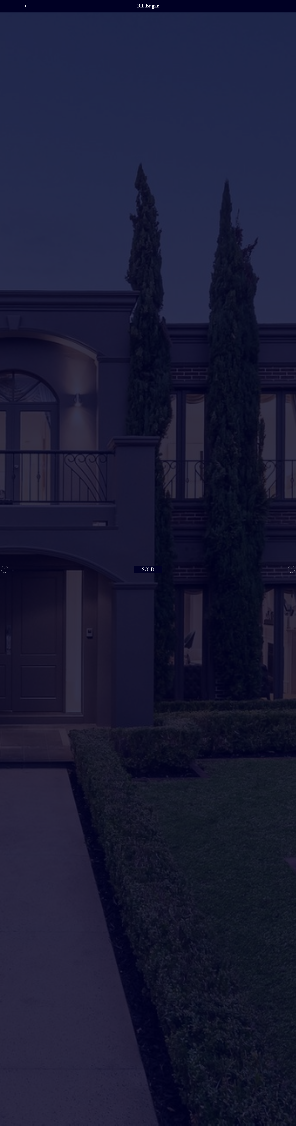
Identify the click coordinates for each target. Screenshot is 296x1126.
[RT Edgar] (148, 6)
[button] (4, 569)
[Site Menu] (276, 6)
